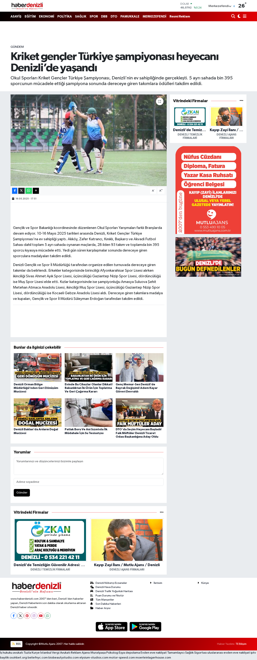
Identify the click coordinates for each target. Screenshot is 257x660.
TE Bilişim (241, 644)
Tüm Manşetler (105, 599)
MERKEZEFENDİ (154, 16)
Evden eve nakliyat (154, 652)
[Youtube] (41, 616)
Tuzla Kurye (32, 652)
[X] (20, 616)
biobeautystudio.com (63, 657)
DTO (114, 16)
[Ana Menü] (244, 17)
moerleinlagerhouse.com (153, 657)
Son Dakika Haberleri (108, 603)
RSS (18, 644)
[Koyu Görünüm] (238, 17)
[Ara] (233, 17)
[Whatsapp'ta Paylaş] (28, 191)
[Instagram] (34, 616)
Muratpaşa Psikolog (104, 652)
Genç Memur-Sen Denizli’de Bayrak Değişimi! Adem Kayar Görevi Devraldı (137, 388)
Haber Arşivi (103, 608)
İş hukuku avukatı (11, 652)
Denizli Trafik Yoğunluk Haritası (114, 591)
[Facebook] (14, 616)
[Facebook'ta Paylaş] (14, 191)
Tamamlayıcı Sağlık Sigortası (187, 652)
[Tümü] (161, 512)
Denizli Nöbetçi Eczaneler (111, 583)
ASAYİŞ (16, 16)
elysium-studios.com (93, 657)
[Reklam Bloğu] (208, 190)
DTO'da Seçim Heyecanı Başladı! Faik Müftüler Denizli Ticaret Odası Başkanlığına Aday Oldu (138, 433)
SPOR (94, 16)
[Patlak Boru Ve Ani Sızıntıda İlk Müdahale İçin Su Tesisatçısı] (89, 412)
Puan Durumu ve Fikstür (110, 595)
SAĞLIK (80, 16)
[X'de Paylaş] (21, 191)
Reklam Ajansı (80, 652)
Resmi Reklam (180, 16)
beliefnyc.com (38, 657)
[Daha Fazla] (36, 191)
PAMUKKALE (129, 16)
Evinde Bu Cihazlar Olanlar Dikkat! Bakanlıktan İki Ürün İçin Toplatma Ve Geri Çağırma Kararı (89, 388)
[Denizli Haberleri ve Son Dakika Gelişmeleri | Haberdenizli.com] (27, 6)
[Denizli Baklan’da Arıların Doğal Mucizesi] (38, 412)
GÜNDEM (17, 47)
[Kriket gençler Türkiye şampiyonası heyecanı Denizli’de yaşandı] (89, 140)
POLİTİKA (64, 16)
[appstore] (112, 626)
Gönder (21, 492)
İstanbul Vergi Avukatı (55, 652)
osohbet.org (18, 657)
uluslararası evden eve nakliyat (228, 652)
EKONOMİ (46, 16)
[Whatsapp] (47, 616)
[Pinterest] (27, 616)
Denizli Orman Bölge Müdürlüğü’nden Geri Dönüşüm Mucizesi (36, 388)
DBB (104, 16)
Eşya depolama (129, 652)
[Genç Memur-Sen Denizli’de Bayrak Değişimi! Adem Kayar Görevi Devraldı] (139, 367)
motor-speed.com (122, 657)
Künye (205, 583)
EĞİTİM (30, 16)
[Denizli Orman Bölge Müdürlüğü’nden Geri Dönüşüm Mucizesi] (38, 367)
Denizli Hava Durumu (108, 587)
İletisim (158, 583)
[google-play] (145, 626)
